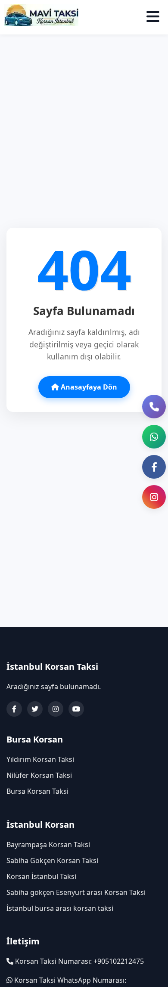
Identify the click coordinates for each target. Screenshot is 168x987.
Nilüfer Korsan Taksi (39, 775)
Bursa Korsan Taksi (37, 791)
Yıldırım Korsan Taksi (40, 759)
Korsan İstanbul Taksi (41, 876)
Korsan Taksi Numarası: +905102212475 (78, 961)
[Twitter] (35, 709)
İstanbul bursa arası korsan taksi (59, 908)
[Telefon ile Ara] (154, 406)
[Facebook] (14, 709)
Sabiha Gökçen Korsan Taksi (52, 860)
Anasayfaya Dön (88, 387)
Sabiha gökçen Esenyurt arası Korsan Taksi (76, 892)
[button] (154, 437)
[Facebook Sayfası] (154, 467)
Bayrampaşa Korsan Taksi (48, 844)
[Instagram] (55, 709)
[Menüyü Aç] (153, 17)
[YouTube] (76, 709)
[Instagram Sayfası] (154, 497)
